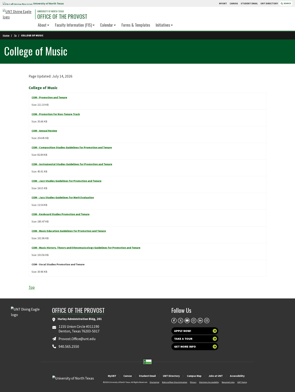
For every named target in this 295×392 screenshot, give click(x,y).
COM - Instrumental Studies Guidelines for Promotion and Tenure (72, 164)
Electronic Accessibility (209, 382)
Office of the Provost (62, 16)
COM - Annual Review (44, 130)
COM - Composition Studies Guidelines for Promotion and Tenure (72, 147)
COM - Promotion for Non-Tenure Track (56, 114)
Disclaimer (154, 382)
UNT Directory (171, 375)
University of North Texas (48, 3)
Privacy (193, 382)
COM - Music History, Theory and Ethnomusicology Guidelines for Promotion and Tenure (86, 247)
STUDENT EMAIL (249, 3)
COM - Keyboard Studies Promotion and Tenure (60, 214)
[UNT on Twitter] (180, 320)
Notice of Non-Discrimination (174, 382)
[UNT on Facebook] (174, 320)
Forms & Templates (135, 25)
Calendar (106, 25)
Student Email (147, 375)
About (42, 25)
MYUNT (223, 3)
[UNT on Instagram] (193, 320)
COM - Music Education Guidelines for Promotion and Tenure (69, 231)
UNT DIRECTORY (269, 3)
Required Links (228, 382)
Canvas (127, 375)
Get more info (185, 346)
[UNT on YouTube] (187, 320)
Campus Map (194, 375)
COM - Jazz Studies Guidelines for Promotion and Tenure (66, 181)
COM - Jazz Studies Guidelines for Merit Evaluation (63, 197)
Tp (15, 35)
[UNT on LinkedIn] (200, 320)
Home (6, 35)
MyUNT (112, 375)
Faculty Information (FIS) (73, 25)
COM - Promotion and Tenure (49, 97)
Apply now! (182, 331)
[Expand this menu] (48, 25)
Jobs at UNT (216, 375)
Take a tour (183, 339)
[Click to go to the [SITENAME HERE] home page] (18, 14)
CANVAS (234, 3)
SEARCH (287, 3)
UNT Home (242, 382)
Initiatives (163, 25)
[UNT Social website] (206, 320)
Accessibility (237, 375)
